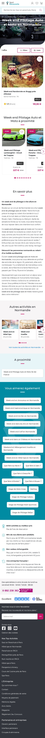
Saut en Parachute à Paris (12, 642)
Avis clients (6, 706)
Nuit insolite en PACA (10, 659)
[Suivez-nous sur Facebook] (4, 628)
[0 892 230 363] (22, 590)
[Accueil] (2, 16)
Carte (38, 50)
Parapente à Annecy (10, 667)
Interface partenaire (10, 728)
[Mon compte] (32, 3)
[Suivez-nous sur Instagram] (10, 628)
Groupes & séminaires (10, 732)
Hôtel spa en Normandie (11, 647)
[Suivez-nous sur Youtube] (16, 628)
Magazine (5, 710)
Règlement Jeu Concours (12, 714)
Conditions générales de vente (14, 694)
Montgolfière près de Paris (12, 655)
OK (40, 616)
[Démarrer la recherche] (40, 10)
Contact (5, 689)
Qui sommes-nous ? (10, 685)
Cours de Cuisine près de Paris (14, 671)
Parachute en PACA (9, 651)
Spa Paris (5, 676)
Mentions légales (8, 702)
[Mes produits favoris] (37, 3)
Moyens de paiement (10, 698)
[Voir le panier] (41, 3)
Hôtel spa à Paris (8, 663)
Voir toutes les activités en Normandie (24, 347)
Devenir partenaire (9, 724)
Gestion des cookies (10, 633)
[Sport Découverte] (12, 3)
